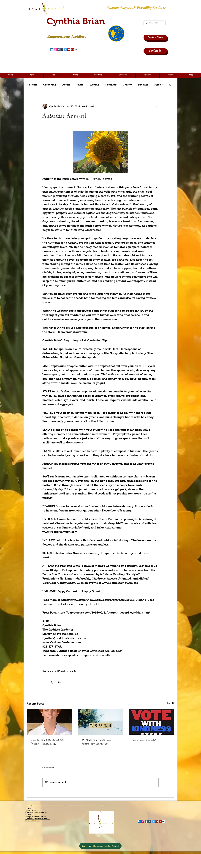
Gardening (49, 84)
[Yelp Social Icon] (72, 49)
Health (72, 671)
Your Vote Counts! (144, 740)
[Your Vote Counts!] (151, 722)
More (158, 84)
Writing (94, 84)
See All (170, 703)
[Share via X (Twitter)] (51, 682)
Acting (66, 84)
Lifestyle (143, 84)
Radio (80, 84)
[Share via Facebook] (43, 682)
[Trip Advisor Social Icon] (75, 49)
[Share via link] (66, 682)
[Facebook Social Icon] (58, 49)
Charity (127, 84)
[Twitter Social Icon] (65, 49)
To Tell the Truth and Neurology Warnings (96, 741)
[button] (170, 84)
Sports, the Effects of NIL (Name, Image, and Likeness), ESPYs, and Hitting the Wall (48, 741)
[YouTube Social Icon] (68, 49)
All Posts (32, 84)
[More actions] (157, 106)
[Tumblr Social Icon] (61, 49)
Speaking (111, 84)
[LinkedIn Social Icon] (51, 49)
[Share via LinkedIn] (59, 682)
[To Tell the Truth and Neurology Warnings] (100, 722)
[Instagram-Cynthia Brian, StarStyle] (55, 49)
